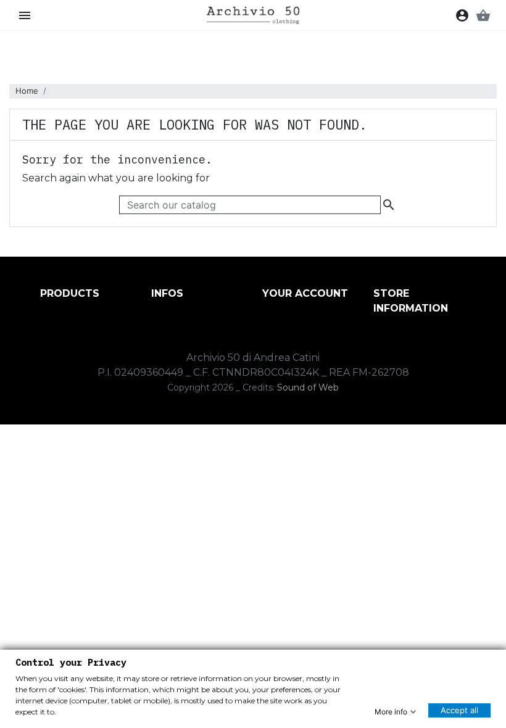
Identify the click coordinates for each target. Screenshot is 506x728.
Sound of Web (308, 387)
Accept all (459, 710)
